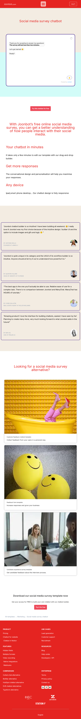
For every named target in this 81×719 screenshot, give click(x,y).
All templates (10, 617)
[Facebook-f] (46, 687)
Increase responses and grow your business (23, 505)
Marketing (21, 617)
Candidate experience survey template (19, 569)
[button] (43, 4)
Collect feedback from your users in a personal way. (26, 440)
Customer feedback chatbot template (19, 437)
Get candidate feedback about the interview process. (26, 573)
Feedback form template (15, 502)
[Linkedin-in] (42, 687)
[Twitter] (49, 687)
